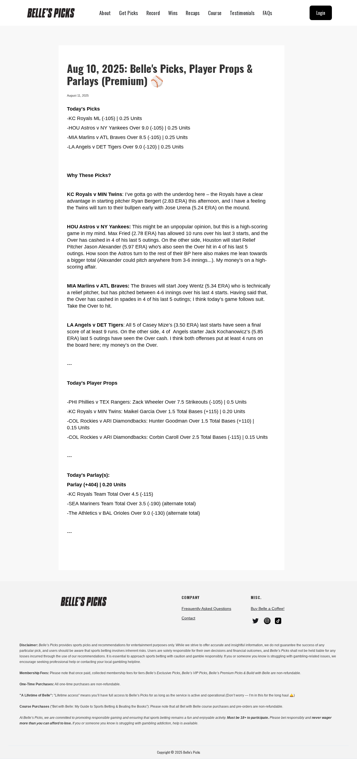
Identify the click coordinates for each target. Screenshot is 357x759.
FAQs (267, 12)
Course (215, 12)
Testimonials (242, 12)
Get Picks (128, 12)
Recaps (193, 12)
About (105, 12)
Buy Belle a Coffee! (267, 608)
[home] (53, 13)
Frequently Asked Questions (206, 608)
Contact (188, 618)
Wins (172, 12)
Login (320, 12)
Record (153, 12)
